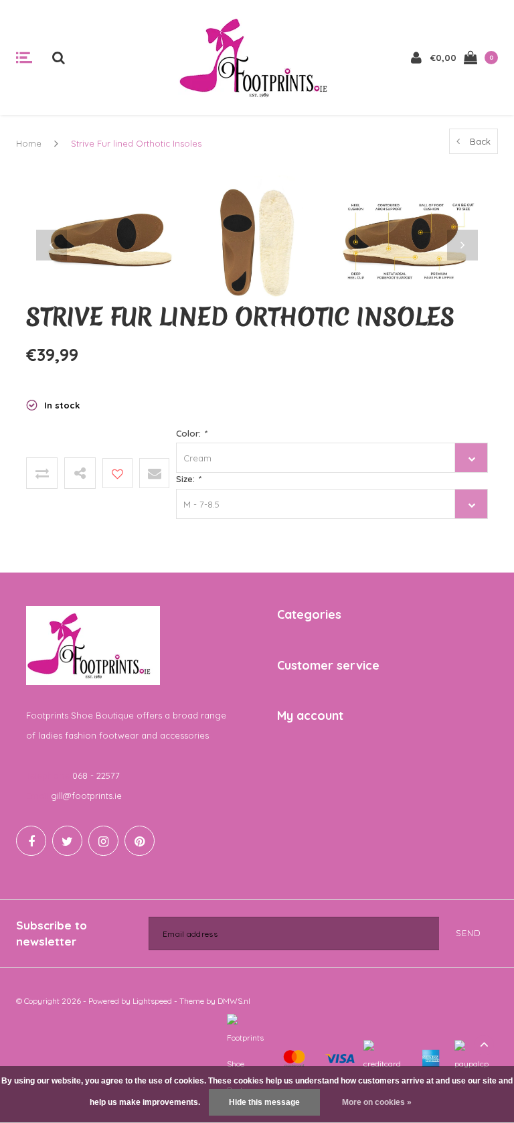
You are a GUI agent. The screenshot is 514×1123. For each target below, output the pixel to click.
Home (28, 143)
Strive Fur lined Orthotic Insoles (136, 143)
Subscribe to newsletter (51, 933)
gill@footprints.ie (86, 795)
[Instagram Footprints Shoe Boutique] (103, 841)
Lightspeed (152, 1001)
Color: (191, 433)
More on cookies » (377, 1102)
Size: (188, 478)
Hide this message (264, 1102)
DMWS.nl (234, 1001)
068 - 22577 (96, 775)
